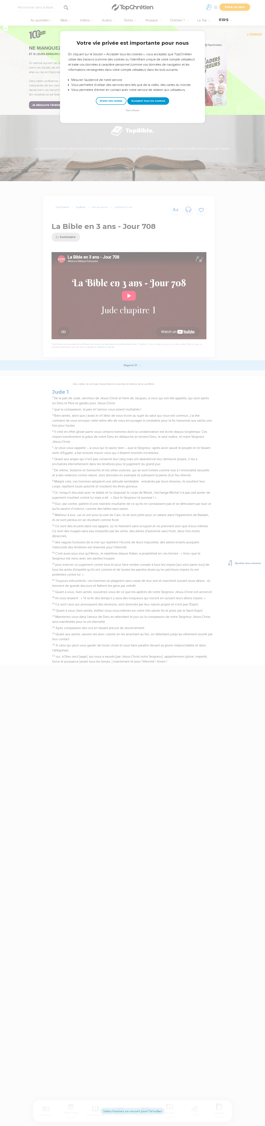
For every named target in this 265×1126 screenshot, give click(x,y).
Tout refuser (132, 110)
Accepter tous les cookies (148, 100)
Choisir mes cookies (111, 101)
